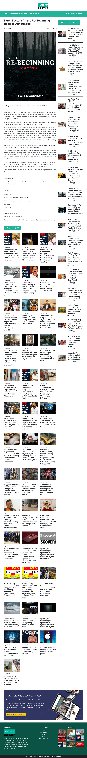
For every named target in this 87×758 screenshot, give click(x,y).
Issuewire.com (25, 112)
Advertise (43, 732)
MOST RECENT (15, 14)
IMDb (5, 172)
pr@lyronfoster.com (10, 213)
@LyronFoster (13, 197)
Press (43, 730)
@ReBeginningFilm (24, 197)
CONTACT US (34, 14)
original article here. (48, 220)
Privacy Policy (43, 738)
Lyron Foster (49, 112)
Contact (43, 734)
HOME (6, 14)
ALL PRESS (24, 14)
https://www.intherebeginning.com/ (41, 170)
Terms (43, 736)
